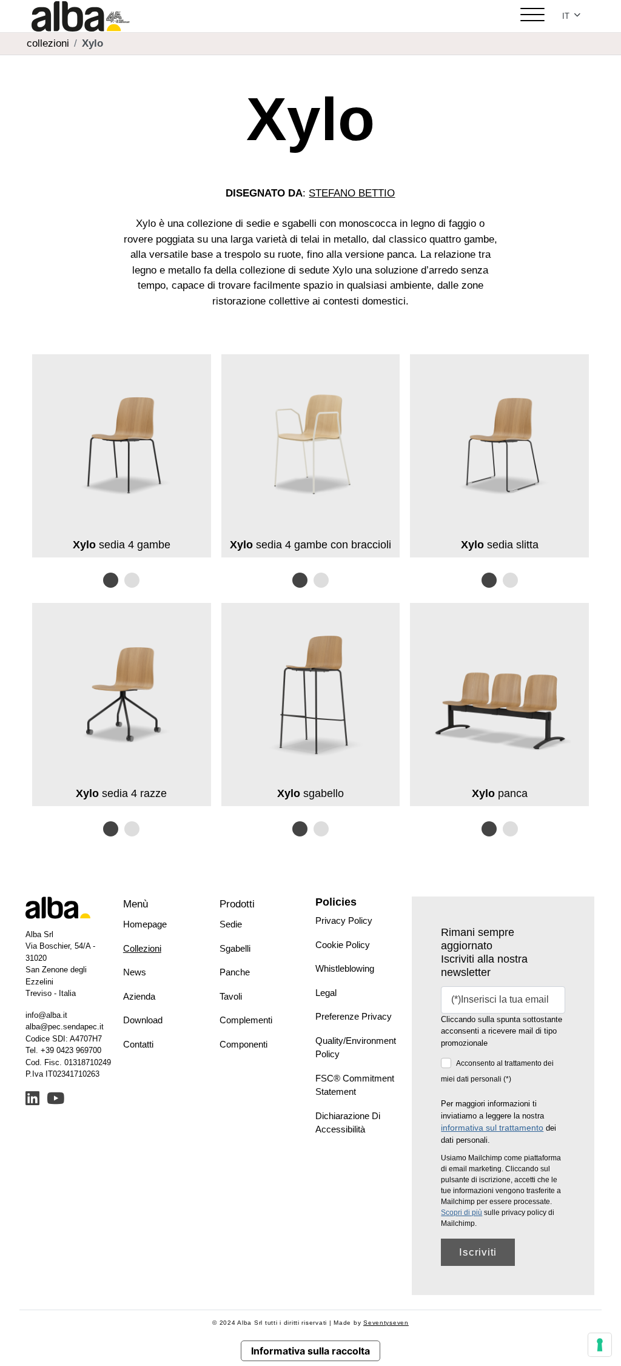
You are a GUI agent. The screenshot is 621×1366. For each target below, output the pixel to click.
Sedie (231, 924)
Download (143, 1020)
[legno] (110, 580)
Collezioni (142, 948)
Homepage (145, 924)
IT (567, 16)
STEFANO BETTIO (352, 193)
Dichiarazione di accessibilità (347, 1123)
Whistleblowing (344, 968)
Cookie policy (342, 945)
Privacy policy (343, 920)
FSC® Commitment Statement (354, 1085)
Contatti (138, 1044)
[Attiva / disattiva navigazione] (532, 16)
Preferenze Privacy (353, 1016)
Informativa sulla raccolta (310, 1351)
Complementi (246, 1020)
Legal (326, 992)
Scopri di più (461, 1212)
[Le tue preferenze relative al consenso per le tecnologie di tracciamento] (599, 1344)
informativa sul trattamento (492, 1127)
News (134, 972)
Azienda (139, 996)
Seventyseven (386, 1322)
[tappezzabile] (131, 580)
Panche (235, 972)
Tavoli (231, 996)
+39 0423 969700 (71, 1050)
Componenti (243, 1044)
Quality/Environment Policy (355, 1047)
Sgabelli (235, 948)
